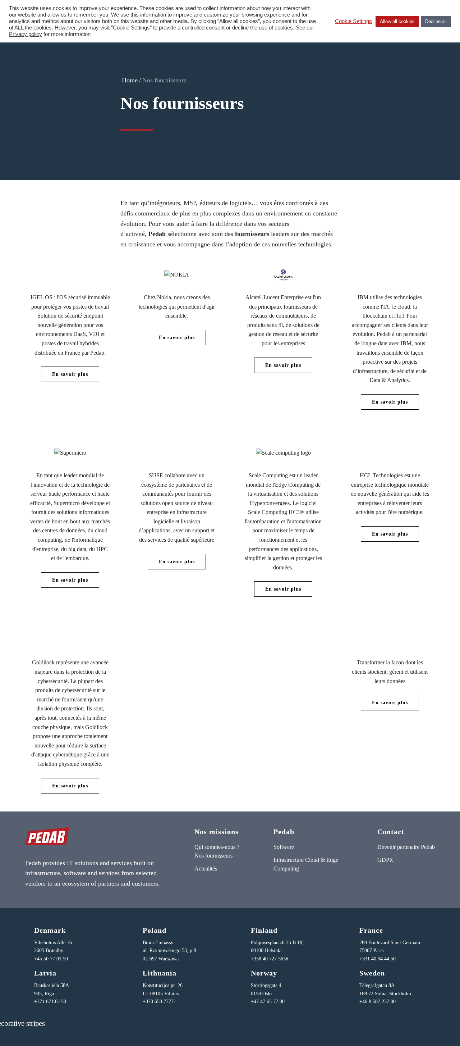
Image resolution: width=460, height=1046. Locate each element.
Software (283, 847)
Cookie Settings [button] (353, 21)
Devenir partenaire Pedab (406, 847)
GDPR (385, 860)
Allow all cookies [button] (397, 21)
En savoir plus (70, 374)
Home (130, 80)
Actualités (205, 868)
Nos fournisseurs (213, 855)
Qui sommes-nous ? (216, 847)
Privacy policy (25, 34)
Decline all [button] (436, 21)
